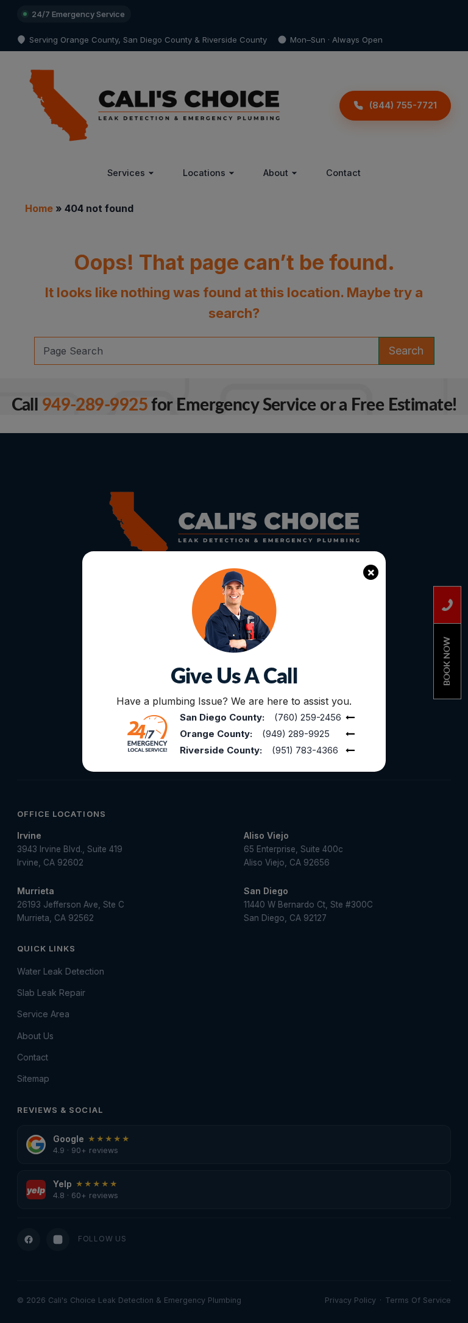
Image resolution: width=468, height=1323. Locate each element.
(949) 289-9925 (296, 733)
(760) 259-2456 (307, 717)
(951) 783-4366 (305, 750)
